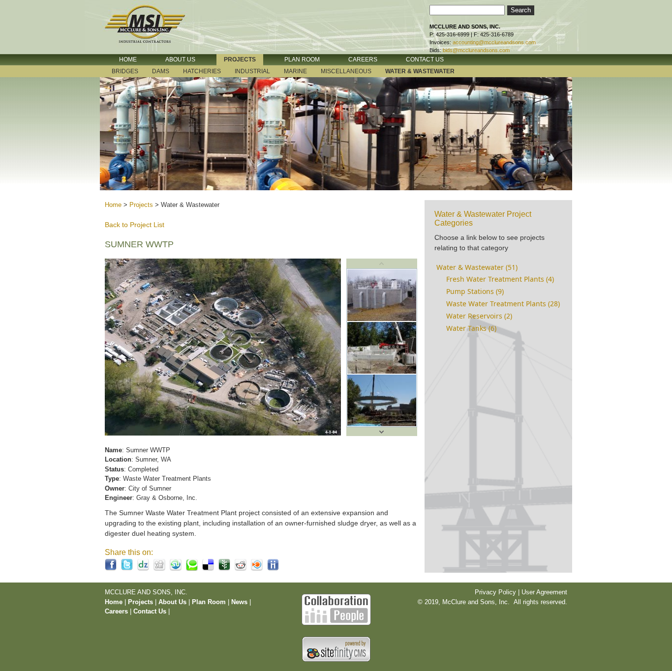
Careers (116, 611)
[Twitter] (127, 568)
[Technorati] (192, 568)
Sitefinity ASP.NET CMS (336, 649)
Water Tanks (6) (471, 328)
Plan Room (210, 602)
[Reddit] (240, 568)
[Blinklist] (257, 568)
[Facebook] (111, 568)
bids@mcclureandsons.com (476, 50)
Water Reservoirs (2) (479, 316)
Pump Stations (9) (475, 291)
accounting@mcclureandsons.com (494, 42)
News (239, 602)
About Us (172, 602)
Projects (141, 204)
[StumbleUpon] (176, 568)
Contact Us (149, 611)
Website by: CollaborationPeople (336, 608)
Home (113, 204)
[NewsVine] (224, 568)
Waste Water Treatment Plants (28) (503, 303)
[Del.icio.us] (208, 568)
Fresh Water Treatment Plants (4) (500, 279)
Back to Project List (134, 225)
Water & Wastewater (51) (477, 267)
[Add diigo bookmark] (273, 568)
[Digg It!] (159, 568)
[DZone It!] (143, 568)
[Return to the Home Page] (154, 31)
